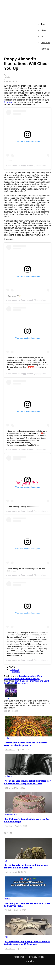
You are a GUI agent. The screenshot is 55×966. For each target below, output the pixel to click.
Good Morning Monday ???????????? (23, 507)
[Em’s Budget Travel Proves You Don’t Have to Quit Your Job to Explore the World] (28, 896)
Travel (7, 899)
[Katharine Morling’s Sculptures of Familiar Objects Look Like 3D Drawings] (28, 934)
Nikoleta (8, 826)
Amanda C (10, 750)
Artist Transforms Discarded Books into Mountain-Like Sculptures (26, 866)
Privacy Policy (36, 956)
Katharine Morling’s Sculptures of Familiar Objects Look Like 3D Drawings (27, 942)
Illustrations (45, 48)
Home (43, 24)
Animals (43, 30)
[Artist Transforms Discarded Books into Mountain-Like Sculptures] (28, 858)
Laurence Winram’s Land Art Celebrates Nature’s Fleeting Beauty (25, 744)
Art (42, 36)
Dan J (7, 77)
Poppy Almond (27, 165)
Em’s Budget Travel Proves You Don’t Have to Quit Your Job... (27, 904)
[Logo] (6, 21)
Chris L (8, 910)
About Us (19, 956)
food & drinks (11, 814)
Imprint (30, 961)
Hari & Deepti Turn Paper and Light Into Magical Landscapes (26, 682)
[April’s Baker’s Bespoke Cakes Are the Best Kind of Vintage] (28, 812)
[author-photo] (11, 696)
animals (8, 776)
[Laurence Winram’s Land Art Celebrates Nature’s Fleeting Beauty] (28, 735)
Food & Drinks (45, 42)
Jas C (7, 788)
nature (8, 738)
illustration (14, 669)
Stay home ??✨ (14, 296)
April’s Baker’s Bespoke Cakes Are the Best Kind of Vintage (27, 820)
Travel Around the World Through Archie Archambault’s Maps (23, 677)
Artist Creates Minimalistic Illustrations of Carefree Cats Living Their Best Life (27, 782)
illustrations (15, 672)
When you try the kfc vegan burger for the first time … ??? (26, 569)
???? (10, 161)
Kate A (8, 872)
